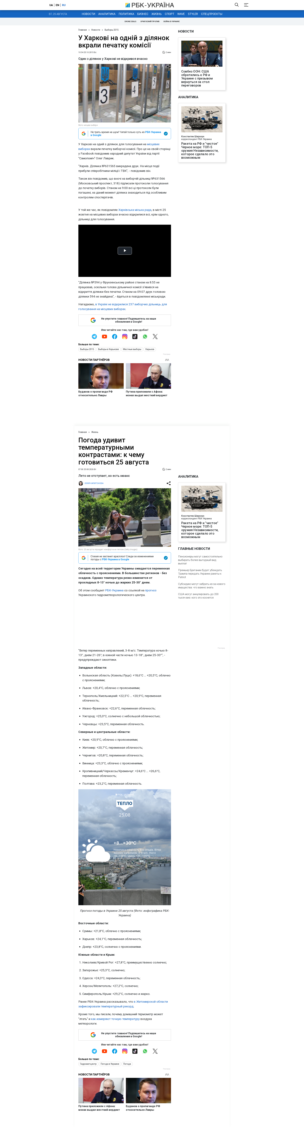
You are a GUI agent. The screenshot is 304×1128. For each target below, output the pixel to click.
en (57, 5)
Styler (193, 14)
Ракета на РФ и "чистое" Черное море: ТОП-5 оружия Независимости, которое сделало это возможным (199, 150)
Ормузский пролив (149, 21)
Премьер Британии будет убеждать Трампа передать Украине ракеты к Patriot (200, 574)
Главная (82, 30)
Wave (181, 14)
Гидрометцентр (88, 1064)
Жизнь (157, 14)
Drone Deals (130, 21)
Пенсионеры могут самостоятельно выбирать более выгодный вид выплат (200, 560)
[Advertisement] (124, 623)
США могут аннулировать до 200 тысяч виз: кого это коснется (198, 595)
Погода (127, 1064)
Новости (88, 14)
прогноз (150, 590)
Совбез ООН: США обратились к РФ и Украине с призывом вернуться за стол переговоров (197, 78)
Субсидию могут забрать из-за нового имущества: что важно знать (201, 585)
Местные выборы (132, 349)
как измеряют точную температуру (115, 1019)
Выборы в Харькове (108, 349)
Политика (126, 14)
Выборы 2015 (112, 30)
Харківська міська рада (134, 210)
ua (51, 5)
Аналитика (106, 14)
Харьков (149, 349)
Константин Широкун (192, 136)
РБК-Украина (114, 590)
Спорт (169, 14)
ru (64, 5)
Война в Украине (172, 21)
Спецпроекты (211, 14)
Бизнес (142, 14)
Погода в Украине (110, 1064)
